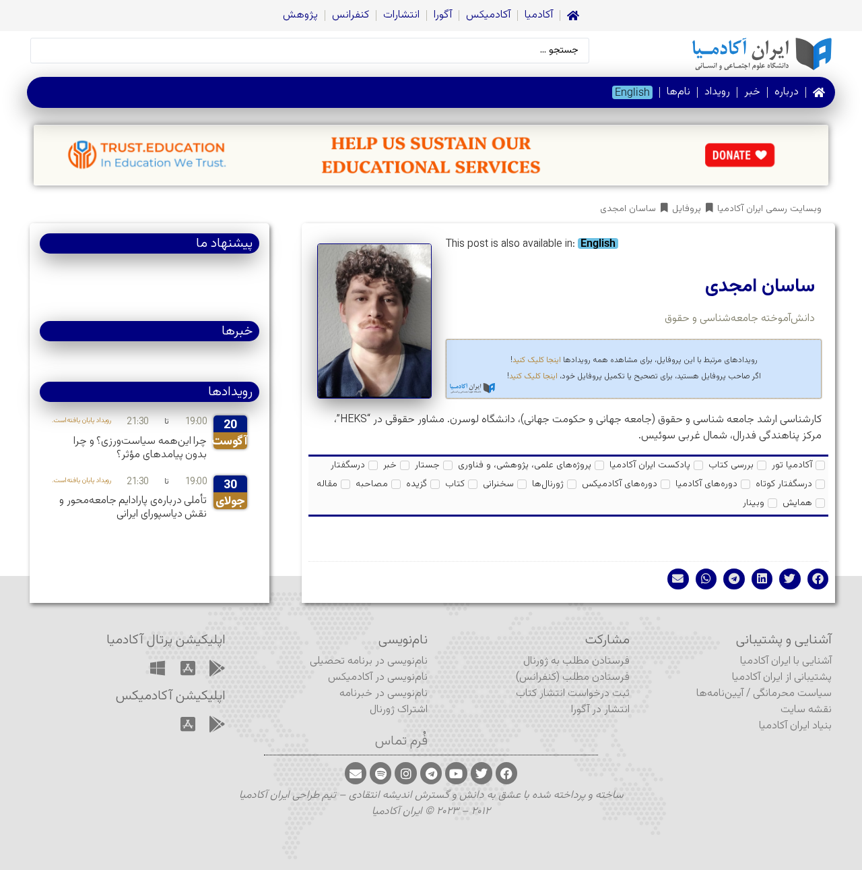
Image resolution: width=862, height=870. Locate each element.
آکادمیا (539, 15)
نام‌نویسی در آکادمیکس (378, 677)
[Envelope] (355, 773)
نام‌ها (678, 92)
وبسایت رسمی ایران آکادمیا (769, 209)
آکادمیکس (488, 15)
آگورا (443, 15)
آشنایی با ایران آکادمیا (786, 661)
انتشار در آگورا (600, 709)
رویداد (717, 92)
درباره (786, 92)
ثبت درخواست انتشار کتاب (573, 693)
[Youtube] (456, 773)
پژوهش (300, 15)
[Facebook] (506, 773)
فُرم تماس (401, 741)
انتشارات (401, 15)
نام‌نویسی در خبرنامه (383, 693)
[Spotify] (380, 773)
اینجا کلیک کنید (536, 360)
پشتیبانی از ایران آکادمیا (782, 677)
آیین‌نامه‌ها (719, 693)
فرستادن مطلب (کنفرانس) (573, 677)
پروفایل (686, 209)
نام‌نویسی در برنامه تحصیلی (369, 661)
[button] (818, 579)
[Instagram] (405, 773)
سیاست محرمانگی (792, 693)
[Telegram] (431, 773)
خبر (752, 92)
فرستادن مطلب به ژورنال (576, 661)
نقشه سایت (806, 709)
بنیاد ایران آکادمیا (795, 726)
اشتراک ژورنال (399, 709)
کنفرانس (350, 15)
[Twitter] (481, 773)
